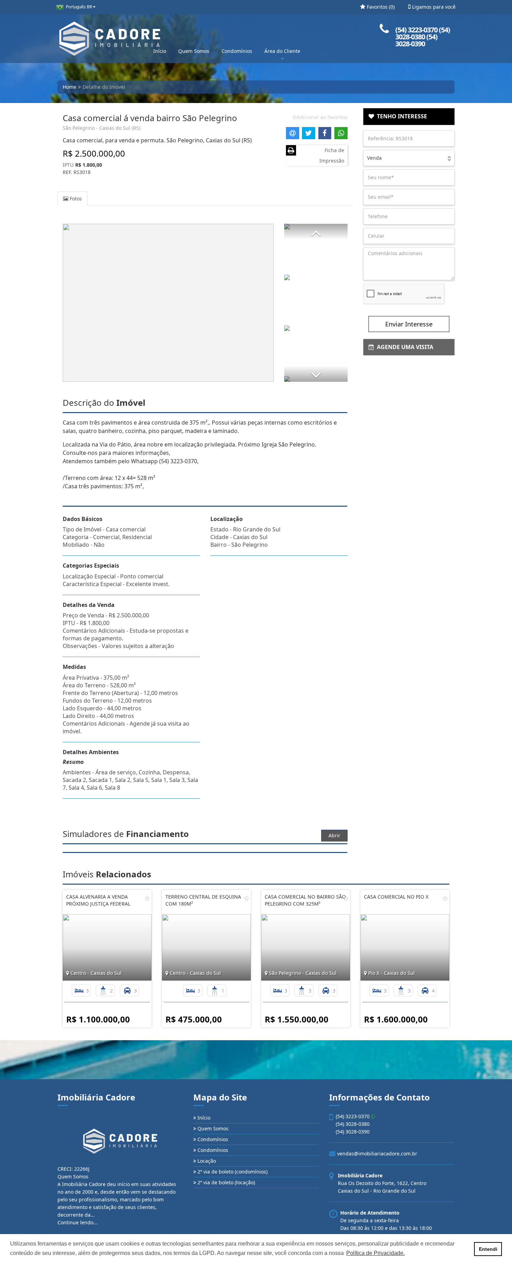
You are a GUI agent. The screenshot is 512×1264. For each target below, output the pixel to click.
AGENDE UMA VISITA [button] (403, 347)
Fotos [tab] (75, 198)
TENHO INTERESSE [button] (400, 116)
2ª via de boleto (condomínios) (231, 1171)
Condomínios (237, 51)
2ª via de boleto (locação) (225, 1182)
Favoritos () (380, 6)
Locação (206, 1161)
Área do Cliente (282, 51)
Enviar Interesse (409, 324)
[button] (316, 231)
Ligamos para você (433, 6)
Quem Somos (193, 51)
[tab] (409, 116)
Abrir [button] (334, 835)
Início (159, 51)
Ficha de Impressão (331, 155)
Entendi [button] (488, 1249)
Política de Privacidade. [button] (375, 1253)
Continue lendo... (77, 1222)
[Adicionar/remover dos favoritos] (147, 898)
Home (69, 87)
